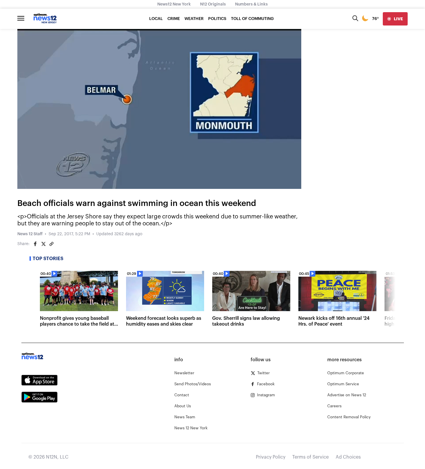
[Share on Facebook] (35, 244)
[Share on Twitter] (43, 244)
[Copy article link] (51, 244)
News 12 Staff (29, 234)
